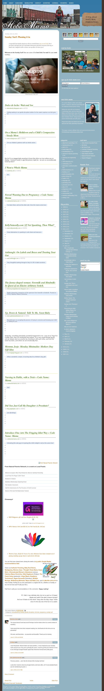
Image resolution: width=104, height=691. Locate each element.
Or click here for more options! (70, 88)
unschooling (65, 193)
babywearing (66, 145)
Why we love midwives (70, 326)
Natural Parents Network (88, 156)
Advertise (46, 3)
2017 (64, 214)
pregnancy (43, 612)
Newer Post (8, 680)
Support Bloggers (86, 158)
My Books (84, 145)
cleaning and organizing (69, 157)
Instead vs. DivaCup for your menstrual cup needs (94, 219)
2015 (64, 219)
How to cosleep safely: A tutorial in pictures (94, 186)
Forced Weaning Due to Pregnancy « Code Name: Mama (29, 196)
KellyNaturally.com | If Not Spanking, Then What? (29, 225)
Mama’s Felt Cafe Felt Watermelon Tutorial (17, 491)
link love (37, 612)
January (66, 344)
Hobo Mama (24, 686)
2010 (64, 347)
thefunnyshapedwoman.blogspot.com (18, 289)
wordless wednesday (68, 195)
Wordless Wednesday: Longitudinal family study (70, 255)
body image (65, 149)
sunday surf (49, 612)
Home (5, 3)
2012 (64, 226)
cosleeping (65, 163)
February (67, 341)
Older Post (55, 680)
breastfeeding (16, 612)
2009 (64, 349)
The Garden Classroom (11, 485)
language (65, 180)
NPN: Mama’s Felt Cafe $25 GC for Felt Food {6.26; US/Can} (27, 526)
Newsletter (29, 3)
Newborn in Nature (10, 479)
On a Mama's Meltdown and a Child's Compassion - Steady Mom (30, 134)
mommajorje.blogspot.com (14, 353)
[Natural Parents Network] (48, 463)
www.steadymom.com (13, 138)
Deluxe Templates (42, 686)
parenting (65, 182)
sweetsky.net (11, 170)
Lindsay (12, 642)
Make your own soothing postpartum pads (94, 236)
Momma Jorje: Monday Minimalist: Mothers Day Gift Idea (29, 348)
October (66, 236)
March (66, 339)
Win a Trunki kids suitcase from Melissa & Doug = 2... (71, 249)
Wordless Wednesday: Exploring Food (15, 482)
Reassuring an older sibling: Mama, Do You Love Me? (70, 310)
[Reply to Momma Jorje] (55, 619)
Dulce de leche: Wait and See (19, 105)
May (65, 334)
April (65, 336)
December (67, 231)
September (67, 238)
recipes (64, 191)
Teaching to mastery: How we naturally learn (94, 170)
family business (66, 170)
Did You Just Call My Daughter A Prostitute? (27, 405)
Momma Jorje (14, 619)
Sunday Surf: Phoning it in (17, 37)
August (66, 241)
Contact (38, 3)
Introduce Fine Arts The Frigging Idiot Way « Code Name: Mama (30, 434)
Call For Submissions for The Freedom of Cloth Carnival (20, 488)
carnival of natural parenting (70, 153)
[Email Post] (24, 610)
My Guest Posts (86, 147)
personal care (66, 185)
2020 (64, 207)
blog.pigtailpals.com (13, 409)
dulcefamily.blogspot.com (14, 108)
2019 (64, 209)
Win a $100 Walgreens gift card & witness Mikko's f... (70, 322)
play (63, 187)
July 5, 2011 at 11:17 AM (16, 669)
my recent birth (44, 43)
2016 (64, 217)
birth (63, 147)
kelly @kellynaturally (16, 657)
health (64, 178)
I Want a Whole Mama (16, 167)
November (67, 233)
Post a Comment (9, 674)
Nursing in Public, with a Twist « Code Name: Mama (27, 379)
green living (65, 176)
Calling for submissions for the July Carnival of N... (70, 270)
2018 (64, 212)
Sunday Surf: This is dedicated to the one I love (71, 285)
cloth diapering (66, 161)
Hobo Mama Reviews (88, 153)
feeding (22, 612)
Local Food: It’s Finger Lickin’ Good (15, 475)
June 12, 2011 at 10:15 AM (16, 652)
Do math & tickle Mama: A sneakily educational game (94, 203)
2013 (64, 224)
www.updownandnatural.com (15, 316)
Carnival (55, 3)
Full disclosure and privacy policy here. (72, 132)
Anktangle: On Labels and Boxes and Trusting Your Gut (30, 254)
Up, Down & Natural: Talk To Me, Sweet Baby (27, 312)
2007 (64, 354)
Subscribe (19, 3)
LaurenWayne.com (87, 151)
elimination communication (69, 166)
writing (64, 197)
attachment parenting (68, 143)
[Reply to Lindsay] (55, 642)
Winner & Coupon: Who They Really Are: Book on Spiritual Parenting (24, 473)
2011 (64, 229)
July (65, 243)
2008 (64, 352)
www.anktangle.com (13, 258)
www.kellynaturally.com (14, 228)
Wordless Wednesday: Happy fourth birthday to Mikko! (71, 316)
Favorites (63, 3)
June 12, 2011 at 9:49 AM (16, 637)
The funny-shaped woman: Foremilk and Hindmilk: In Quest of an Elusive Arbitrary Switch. (30, 284)
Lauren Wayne (15, 686)
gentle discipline (29, 612)
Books (71, 3)
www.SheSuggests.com (38, 523)
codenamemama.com (13, 201)
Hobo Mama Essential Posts (89, 143)
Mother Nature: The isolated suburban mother (70, 299)
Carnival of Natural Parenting (90, 149)
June (66, 246)
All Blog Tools (52, 686)
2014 (64, 221)
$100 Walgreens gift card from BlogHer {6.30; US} (23, 517)
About (11, 3)
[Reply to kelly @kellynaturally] (55, 658)
